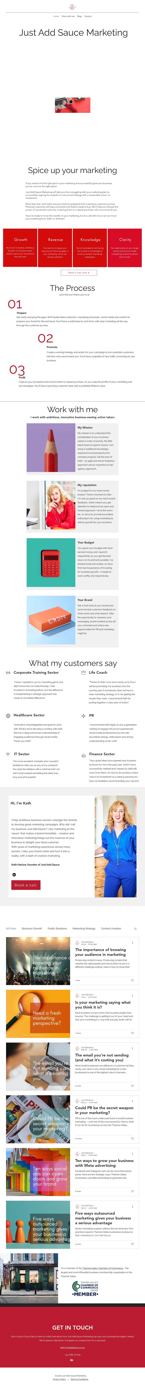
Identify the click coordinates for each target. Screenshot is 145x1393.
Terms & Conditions (79, 1379)
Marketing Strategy (84, 928)
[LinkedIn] (14, 874)
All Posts (11, 928)
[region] (20, 248)
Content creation (111, 928)
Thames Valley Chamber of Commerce (102, 1268)
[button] (135, 928)
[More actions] (133, 943)
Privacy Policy (59, 1379)
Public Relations (57, 928)
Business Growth (32, 928)
